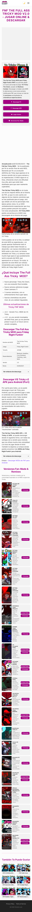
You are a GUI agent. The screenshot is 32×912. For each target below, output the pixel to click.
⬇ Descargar (25, 490)
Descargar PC (17, 102)
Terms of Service (21, 904)
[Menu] (28, 3)
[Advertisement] (16, 43)
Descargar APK (17, 108)
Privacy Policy (10, 904)
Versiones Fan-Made (17, 120)
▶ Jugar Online (25, 612)
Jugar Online (17, 114)
